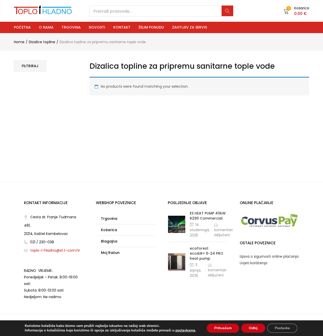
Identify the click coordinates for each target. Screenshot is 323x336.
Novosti (97, 27)
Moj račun (110, 252)
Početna (22, 27)
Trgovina (71, 27)
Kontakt (121, 27)
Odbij (253, 328)
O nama (46, 27)
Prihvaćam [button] (223, 328)
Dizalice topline (42, 41)
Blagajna (109, 241)
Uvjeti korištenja (253, 263)
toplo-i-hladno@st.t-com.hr (55, 250)
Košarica (109, 229)
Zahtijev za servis (189, 27)
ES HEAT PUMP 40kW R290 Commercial (208, 216)
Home (19, 41)
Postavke (282, 328)
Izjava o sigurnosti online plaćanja (269, 256)
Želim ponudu (151, 27)
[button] (296, 10)
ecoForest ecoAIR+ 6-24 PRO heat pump (206, 253)
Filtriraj (30, 65)
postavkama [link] (185, 330)
